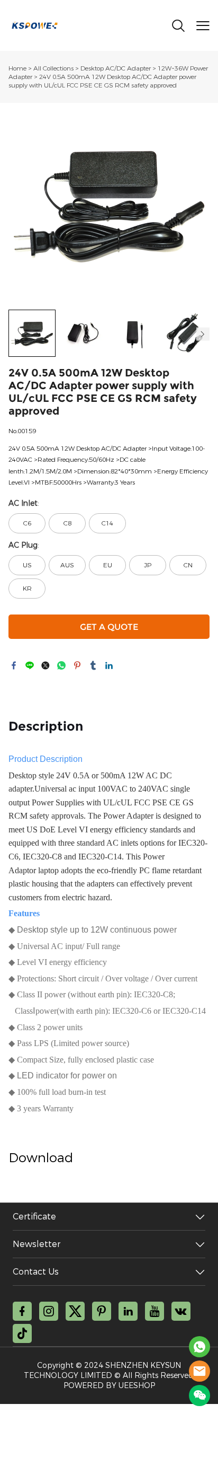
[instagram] (48, 1311)
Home (17, 68)
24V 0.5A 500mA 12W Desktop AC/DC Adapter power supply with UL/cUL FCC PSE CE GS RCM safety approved (102, 81)
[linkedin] (128, 1311)
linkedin (109, 665)
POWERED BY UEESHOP (109, 1386)
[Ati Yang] (199, 1346)
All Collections (53, 68)
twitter (45, 665)
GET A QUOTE (109, 627)
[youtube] (154, 1311)
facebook (13, 665)
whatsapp (61, 665)
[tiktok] (22, 1333)
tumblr (93, 665)
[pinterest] (101, 1311)
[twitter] (75, 1311)
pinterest (77, 665)
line (29, 665)
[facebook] (22, 1311)
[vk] (180, 1311)
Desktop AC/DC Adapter (115, 68)
